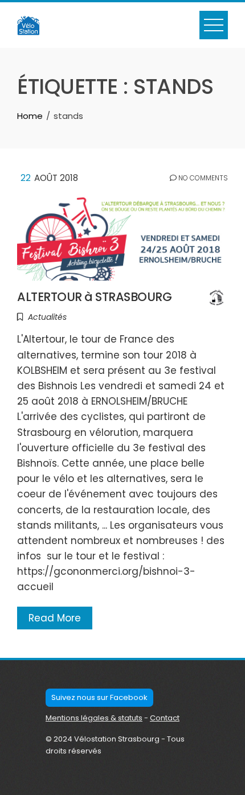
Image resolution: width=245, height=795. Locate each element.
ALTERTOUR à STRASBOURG (94, 297)
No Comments (202, 178)
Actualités (47, 317)
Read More (54, 618)
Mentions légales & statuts (94, 717)
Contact (164, 717)
